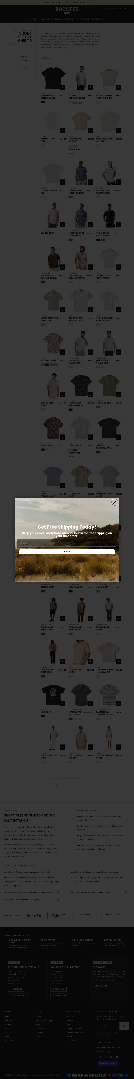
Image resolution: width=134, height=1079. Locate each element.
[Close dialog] (114, 502)
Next (67, 551)
